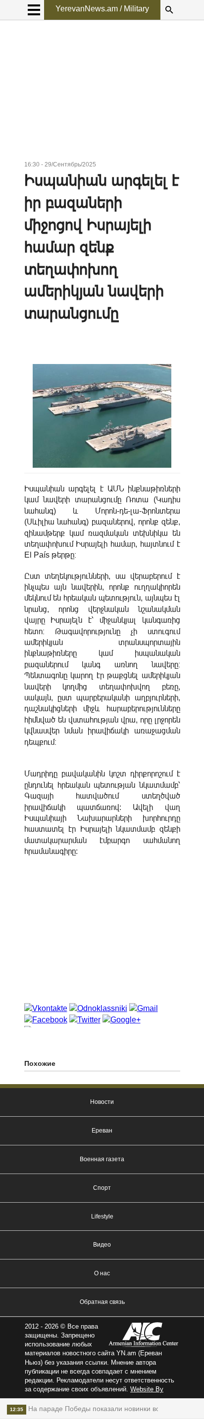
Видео (102, 1244)
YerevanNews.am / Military (102, 8)
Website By (146, 1389)
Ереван (102, 1130)
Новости (102, 1101)
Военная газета (102, 1159)
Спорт (102, 1187)
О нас (102, 1273)
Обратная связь (102, 1301)
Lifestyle (102, 1216)
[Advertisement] (102, 92)
